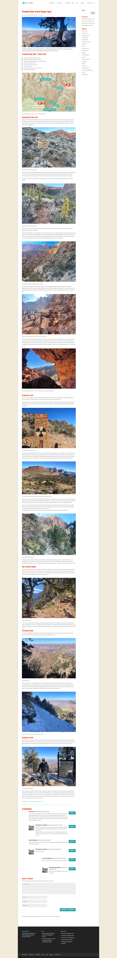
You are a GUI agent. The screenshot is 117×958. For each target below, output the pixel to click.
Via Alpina (84, 74)
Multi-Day (59, 3)
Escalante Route (28, 15)
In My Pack (89, 3)
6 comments (40, 15)
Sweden (83, 65)
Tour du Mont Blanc (86, 70)
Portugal (84, 61)
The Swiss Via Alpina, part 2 (88, 19)
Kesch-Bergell (85, 54)
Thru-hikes (51, 3)
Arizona (23, 15)
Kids (73, 3)
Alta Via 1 (84, 31)
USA (76, 3)
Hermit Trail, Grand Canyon (88, 23)
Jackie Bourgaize (33, 840)
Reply (72, 813)
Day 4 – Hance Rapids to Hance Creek (35, 801)
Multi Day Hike (34, 15)
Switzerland (84, 68)
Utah (83, 72)
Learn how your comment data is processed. (49, 916)
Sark (83, 63)
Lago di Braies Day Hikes (87, 25)
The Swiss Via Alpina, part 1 (88, 21)
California (84, 37)
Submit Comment (67, 910)
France (83, 44)
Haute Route (84, 48)
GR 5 (83, 46)
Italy (83, 52)
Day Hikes (67, 3)
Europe (82, 3)
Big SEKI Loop (85, 35)
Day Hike (84, 39)
